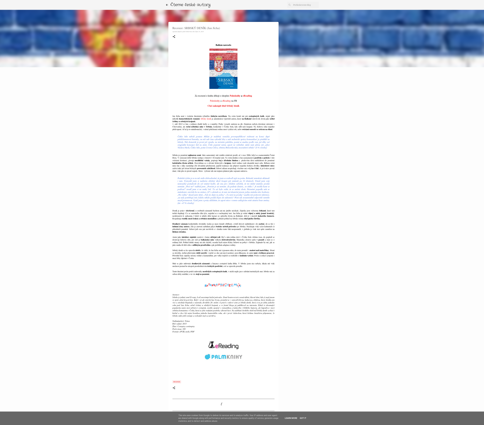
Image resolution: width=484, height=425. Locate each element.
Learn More (291, 418)
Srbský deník (206, 118)
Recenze (176, 382)
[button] (173, 37)
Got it (303, 418)
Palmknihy (235, 95)
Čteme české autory (190, 5)
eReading (247, 95)
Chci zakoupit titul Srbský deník (223, 105)
